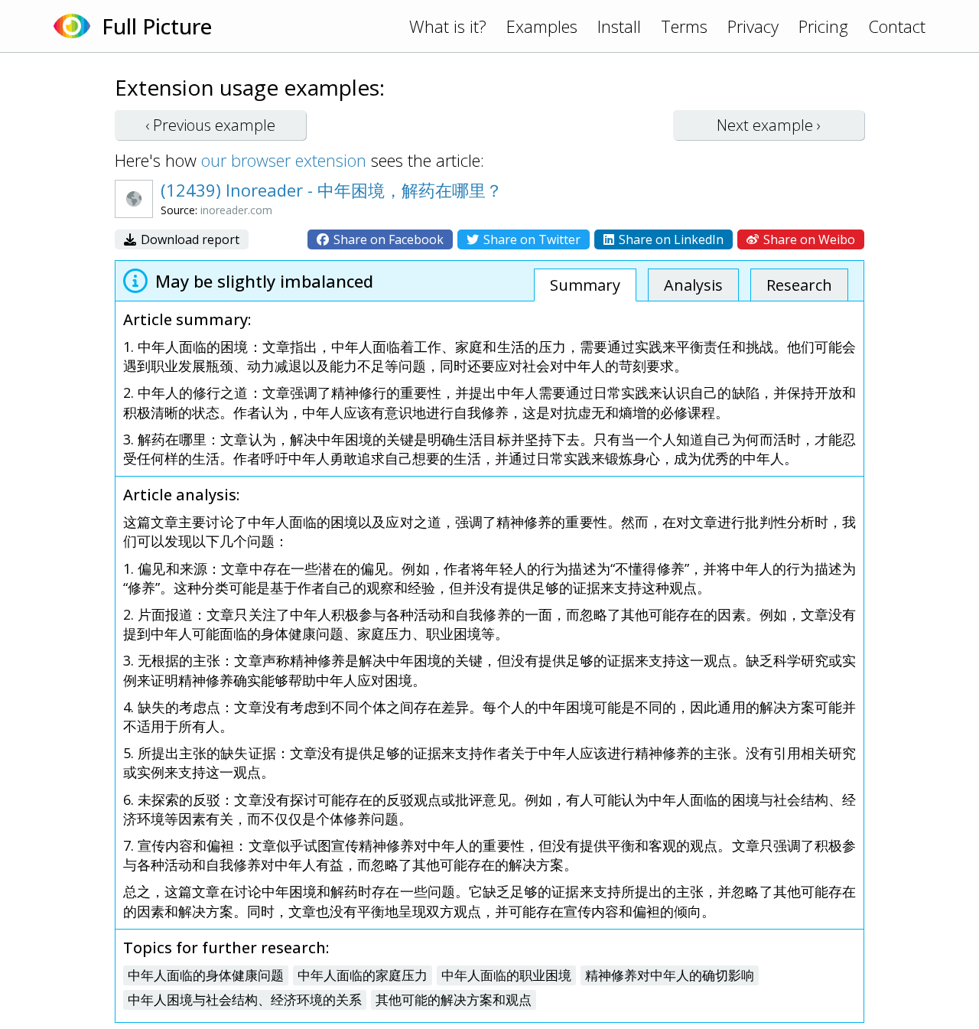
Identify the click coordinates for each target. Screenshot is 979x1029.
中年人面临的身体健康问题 (206, 975)
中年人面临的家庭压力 (363, 975)
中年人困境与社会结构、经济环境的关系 (245, 999)
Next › (769, 125)
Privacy (753, 26)
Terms (684, 26)
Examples (541, 26)
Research (799, 285)
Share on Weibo (807, 239)
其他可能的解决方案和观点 (454, 999)
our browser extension (283, 159)
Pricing (823, 26)
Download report (188, 239)
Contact (896, 26)
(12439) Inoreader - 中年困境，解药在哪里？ (332, 189)
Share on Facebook (387, 239)
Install (619, 26)
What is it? (447, 26)
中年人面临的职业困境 (506, 975)
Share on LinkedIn (670, 239)
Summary (585, 285)
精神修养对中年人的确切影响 (669, 975)
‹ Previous (210, 125)
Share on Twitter (530, 239)
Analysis (693, 285)
